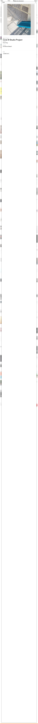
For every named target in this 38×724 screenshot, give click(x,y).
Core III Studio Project (12, 40)
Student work (6, 53)
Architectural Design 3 (7, 46)
